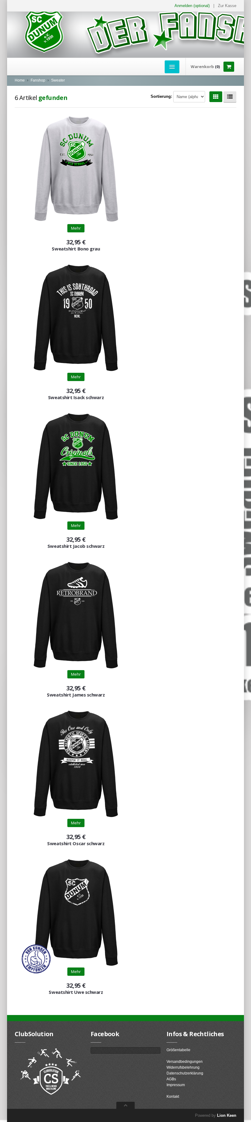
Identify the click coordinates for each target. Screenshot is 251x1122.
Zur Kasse (227, 5)
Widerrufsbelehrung (183, 1067)
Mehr (76, 228)
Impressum (176, 1085)
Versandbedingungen (185, 1061)
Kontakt (173, 1096)
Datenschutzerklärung (185, 1073)
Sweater (58, 80)
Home (20, 80)
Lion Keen (226, 1115)
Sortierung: (161, 96)
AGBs (171, 1079)
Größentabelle (178, 1050)
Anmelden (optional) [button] (192, 5)
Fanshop (38, 80)
